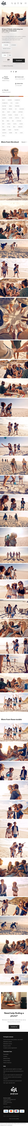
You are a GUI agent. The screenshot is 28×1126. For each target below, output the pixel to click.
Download (19, 60)
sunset (9, 129)
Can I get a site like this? (9, 1083)
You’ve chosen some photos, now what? (13, 1039)
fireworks (17, 106)
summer (3, 129)
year (16, 132)
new (13, 120)
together (16, 129)
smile (14, 126)
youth (3, 135)
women (10, 132)
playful (15, 123)
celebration (5, 103)
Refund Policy (6, 1058)
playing (21, 123)
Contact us (14, 1026)
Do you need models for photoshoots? (12, 1075)
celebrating (17, 100)
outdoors (19, 120)
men (3, 120)
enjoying (4, 106)
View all (23, 142)
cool (11, 103)
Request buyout (7, 48)
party (3, 123)
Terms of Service (7, 1062)
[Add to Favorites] (27, 146)
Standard (6, 45)
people (8, 123)
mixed (8, 120)
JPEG (5, 55)
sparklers (20, 126)
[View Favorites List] (18, 3)
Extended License (7, 1043)
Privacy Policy (6, 1060)
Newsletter (6, 1054)
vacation (4, 132)
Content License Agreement (10, 1048)
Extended (13, 45)
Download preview (19, 63)
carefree (10, 100)
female (10, 106)
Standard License (7, 1041)
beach (3, 100)
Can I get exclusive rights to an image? (12, 1069)
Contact (5, 1056)
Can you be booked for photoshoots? (12, 1080)
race (3, 126)
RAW (10, 55)
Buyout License (7, 1045)
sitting (8, 126)
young (21, 132)
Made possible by (14, 1118)
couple (17, 103)
